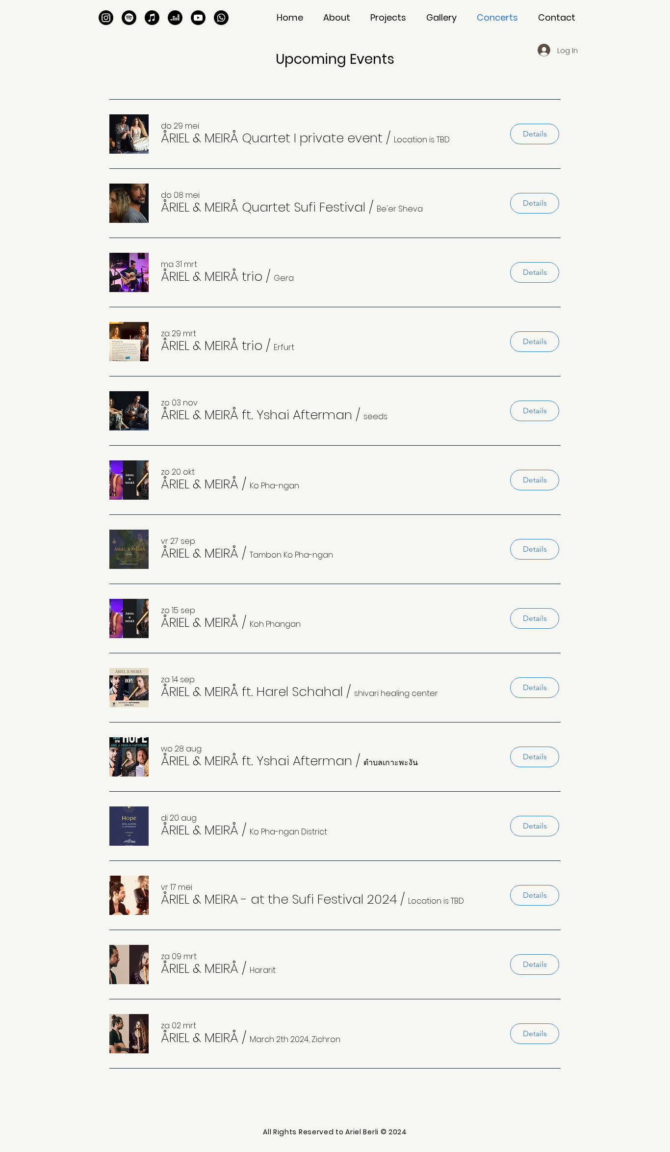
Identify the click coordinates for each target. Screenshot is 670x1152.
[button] (388, 17)
